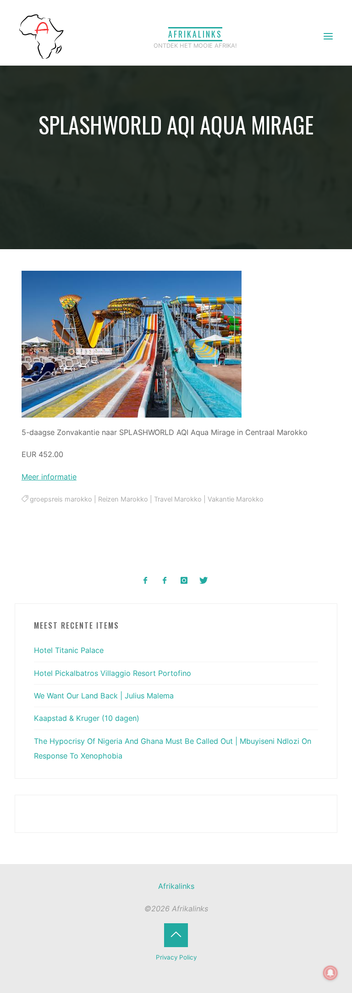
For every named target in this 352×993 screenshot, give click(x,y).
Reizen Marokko (123, 500)
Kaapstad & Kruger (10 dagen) (86, 718)
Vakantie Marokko (236, 500)
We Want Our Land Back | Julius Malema (104, 695)
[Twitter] (203, 581)
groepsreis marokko (61, 500)
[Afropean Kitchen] (165, 581)
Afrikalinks (195, 34)
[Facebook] (146, 581)
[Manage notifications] (330, 972)
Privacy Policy (176, 957)
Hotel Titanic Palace (69, 650)
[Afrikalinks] (41, 35)
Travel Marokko (178, 500)
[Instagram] (184, 581)
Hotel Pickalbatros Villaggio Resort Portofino (112, 673)
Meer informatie (49, 476)
